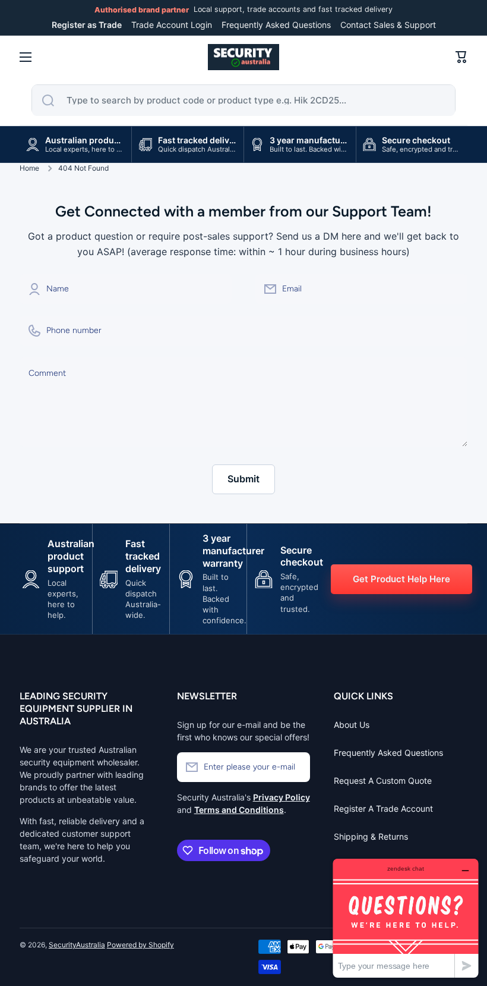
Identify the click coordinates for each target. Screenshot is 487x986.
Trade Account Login (171, 25)
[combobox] (243, 100)
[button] (461, 57)
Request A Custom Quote (383, 780)
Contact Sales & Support (388, 25)
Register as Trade (87, 25)
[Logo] (243, 57)
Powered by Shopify (140, 944)
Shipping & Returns (371, 836)
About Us (351, 725)
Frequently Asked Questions (276, 25)
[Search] (48, 100)
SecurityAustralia (77, 944)
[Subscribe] (295, 767)
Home (29, 168)
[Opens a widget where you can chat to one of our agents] (405, 918)
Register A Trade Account (383, 808)
